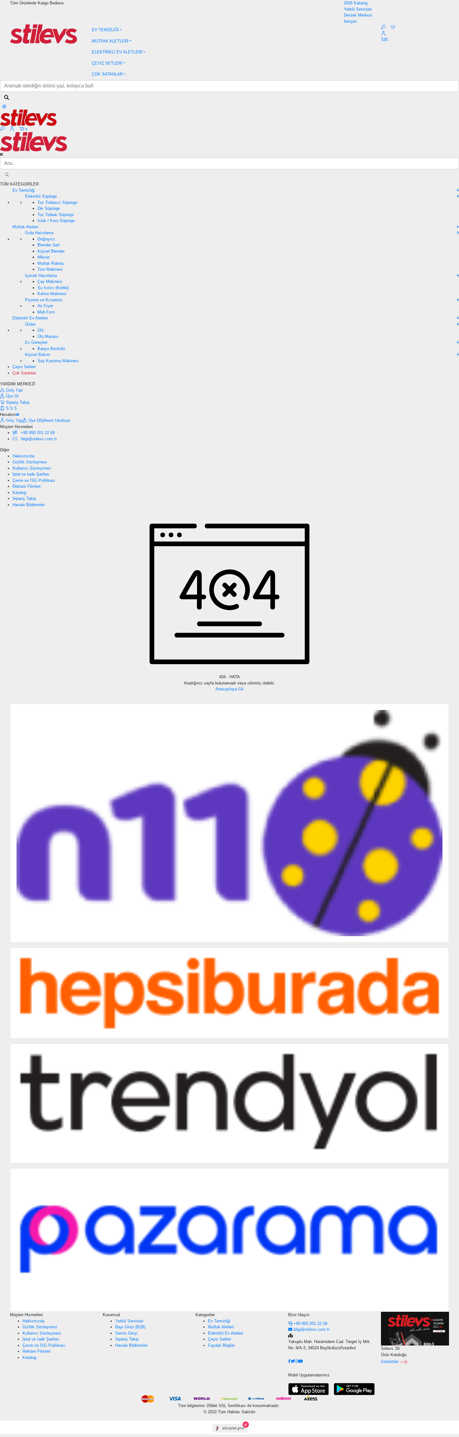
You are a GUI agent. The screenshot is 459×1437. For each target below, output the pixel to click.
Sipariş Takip (17, 402)
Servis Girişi (126, 1333)
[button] (230, 30)
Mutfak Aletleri (221, 1327)
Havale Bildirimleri (28, 504)
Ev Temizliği (219, 1321)
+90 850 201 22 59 (37, 432)
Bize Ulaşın (298, 1314)
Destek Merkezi (358, 15)
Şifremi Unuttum (55, 420)
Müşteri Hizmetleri (26, 1314)
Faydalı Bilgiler (221, 1345)
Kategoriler (205, 1314)
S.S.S (11, 408)
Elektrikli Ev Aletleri (225, 1333)
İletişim (350, 21)
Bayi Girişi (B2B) (130, 1327)
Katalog (19, 492)
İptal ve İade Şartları (30, 474)
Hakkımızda (23, 456)
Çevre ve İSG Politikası (33, 480)
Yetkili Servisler (358, 9)
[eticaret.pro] (229, 1433)
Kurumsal (111, 1314)
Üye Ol (11, 396)
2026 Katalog (356, 3)
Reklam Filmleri (26, 486)
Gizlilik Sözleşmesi (29, 462)
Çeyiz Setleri (219, 1339)
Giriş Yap (13, 390)
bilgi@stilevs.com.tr (311, 1329)
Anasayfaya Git (229, 689)
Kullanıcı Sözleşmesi (31, 468)
